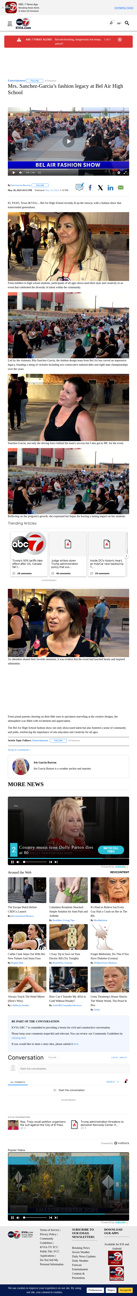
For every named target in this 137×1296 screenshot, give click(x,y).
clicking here (19, 1037)
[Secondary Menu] (12, 23)
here (75, 1043)
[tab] (18, 1082)
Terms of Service (49, 1229)
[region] (68, 1100)
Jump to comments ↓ (19, 749)
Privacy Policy (48, 1234)
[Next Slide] (126, 555)
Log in (114, 1057)
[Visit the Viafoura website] (121, 1143)
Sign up (123, 1057)
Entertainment (40, 740)
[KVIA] (27, 23)
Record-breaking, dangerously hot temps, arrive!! (78, 41)
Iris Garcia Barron (21, 185)
